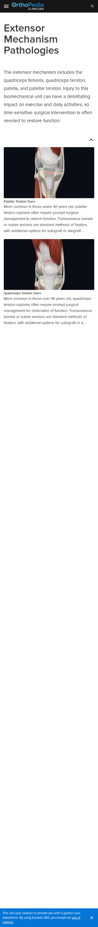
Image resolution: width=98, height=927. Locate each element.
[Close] (91, 917)
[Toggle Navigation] (7, 6)
